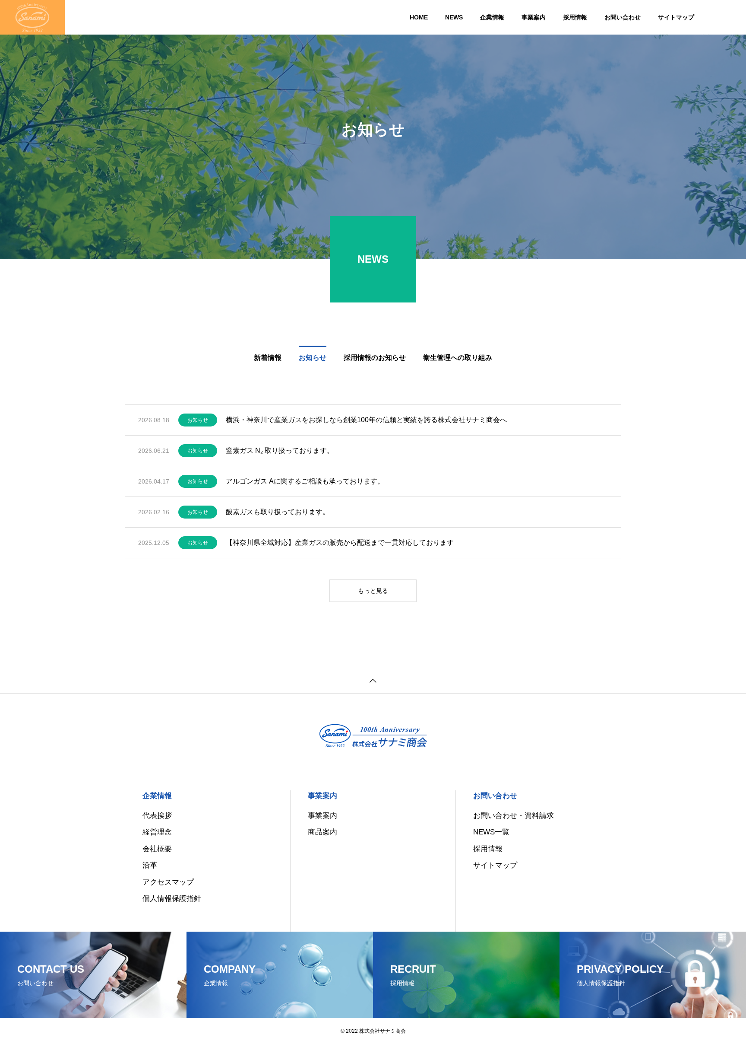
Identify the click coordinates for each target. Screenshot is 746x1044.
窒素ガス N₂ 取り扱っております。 (280, 450)
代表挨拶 (157, 816)
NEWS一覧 (491, 832)
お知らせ (197, 420)
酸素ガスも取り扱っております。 (277, 512)
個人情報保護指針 (171, 898)
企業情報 (492, 17)
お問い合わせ (622, 17)
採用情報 (575, 17)
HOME (419, 17)
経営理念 (157, 832)
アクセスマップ (168, 882)
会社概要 (157, 849)
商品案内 (322, 832)
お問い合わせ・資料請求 (513, 816)
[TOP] (373, 680)
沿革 (149, 865)
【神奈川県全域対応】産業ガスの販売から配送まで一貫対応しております (340, 542)
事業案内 (534, 17)
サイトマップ (676, 17)
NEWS (454, 17)
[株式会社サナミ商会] (32, 17)
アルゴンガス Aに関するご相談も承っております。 (305, 481)
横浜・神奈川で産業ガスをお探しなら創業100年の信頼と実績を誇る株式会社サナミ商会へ (366, 419)
